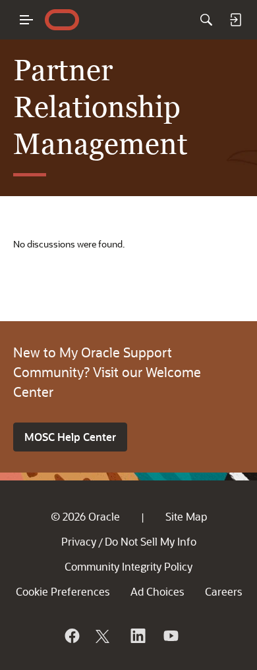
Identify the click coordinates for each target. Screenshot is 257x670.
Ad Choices (157, 591)
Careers (223, 591)
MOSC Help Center (70, 437)
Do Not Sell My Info (150, 541)
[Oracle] (71, 636)
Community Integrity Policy (128, 566)
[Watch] (170, 636)
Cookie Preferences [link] (62, 591)
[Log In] (235, 19)
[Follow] (104, 636)
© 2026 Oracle (85, 516)
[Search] (206, 19)
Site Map (186, 516)
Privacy (78, 541)
